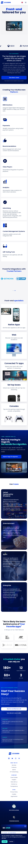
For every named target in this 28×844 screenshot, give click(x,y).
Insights (14, 779)
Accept (4, 841)
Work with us (14, 782)
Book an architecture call (14, 709)
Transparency (14, 786)
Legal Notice (14, 796)
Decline (11, 841)
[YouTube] (12, 758)
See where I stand (14, 77)
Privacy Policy (14, 792)
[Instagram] (15, 758)
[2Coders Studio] (6, 2)
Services (14, 765)
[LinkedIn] (9, 758)
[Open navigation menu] (25, 2)
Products (14, 767)
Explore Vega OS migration (11, 456)
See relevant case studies (14, 713)
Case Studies (14, 777)
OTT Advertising (14, 772)
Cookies (14, 794)
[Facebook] (19, 758)
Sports (14, 769)
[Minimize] (25, 826)
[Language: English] (22, 2)
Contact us (14, 784)
